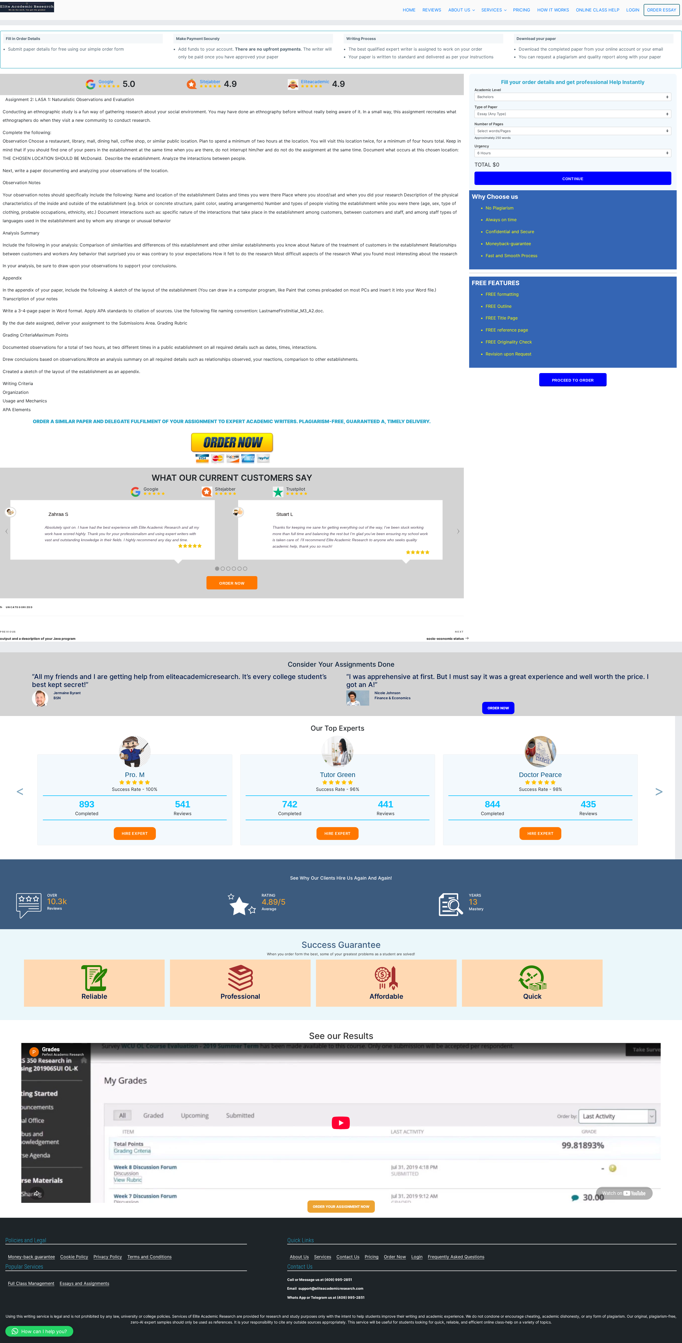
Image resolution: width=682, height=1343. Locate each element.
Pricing (521, 10)
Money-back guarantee (31, 1256)
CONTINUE (572, 179)
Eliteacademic (315, 81)
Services (491, 10)
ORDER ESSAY (661, 10)
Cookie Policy (74, 1256)
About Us (459, 10)
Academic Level (487, 90)
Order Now (395, 1256)
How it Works (553, 10)
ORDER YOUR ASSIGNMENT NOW (341, 1206)
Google (106, 81)
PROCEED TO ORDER (573, 380)
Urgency (481, 146)
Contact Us (347, 1256)
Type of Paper (485, 107)
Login (417, 1256)
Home (409, 10)
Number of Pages (488, 124)
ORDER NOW (231, 583)
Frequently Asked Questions (456, 1256)
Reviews (432, 10)
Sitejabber (210, 81)
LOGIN (632, 10)
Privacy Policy (108, 1256)
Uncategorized (19, 607)
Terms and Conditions (149, 1256)
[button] (18, 792)
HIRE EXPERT (135, 833)
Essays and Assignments (84, 1283)
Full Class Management (31, 1283)
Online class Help (597, 10)
